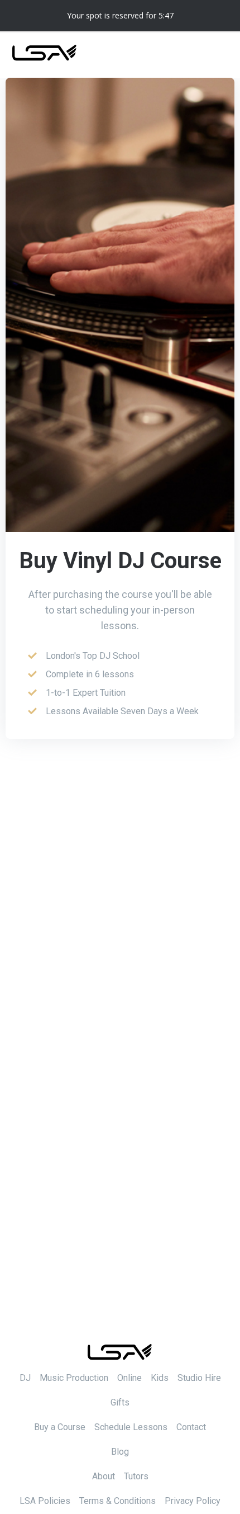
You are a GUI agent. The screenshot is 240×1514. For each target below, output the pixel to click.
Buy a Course (59, 1427)
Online (129, 1377)
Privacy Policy (192, 1501)
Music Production (74, 1377)
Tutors (136, 1476)
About (103, 1476)
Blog (120, 1451)
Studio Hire (199, 1377)
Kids (160, 1377)
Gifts (120, 1402)
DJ (25, 1377)
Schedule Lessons (130, 1427)
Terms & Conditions (117, 1501)
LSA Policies (45, 1501)
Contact (191, 1427)
